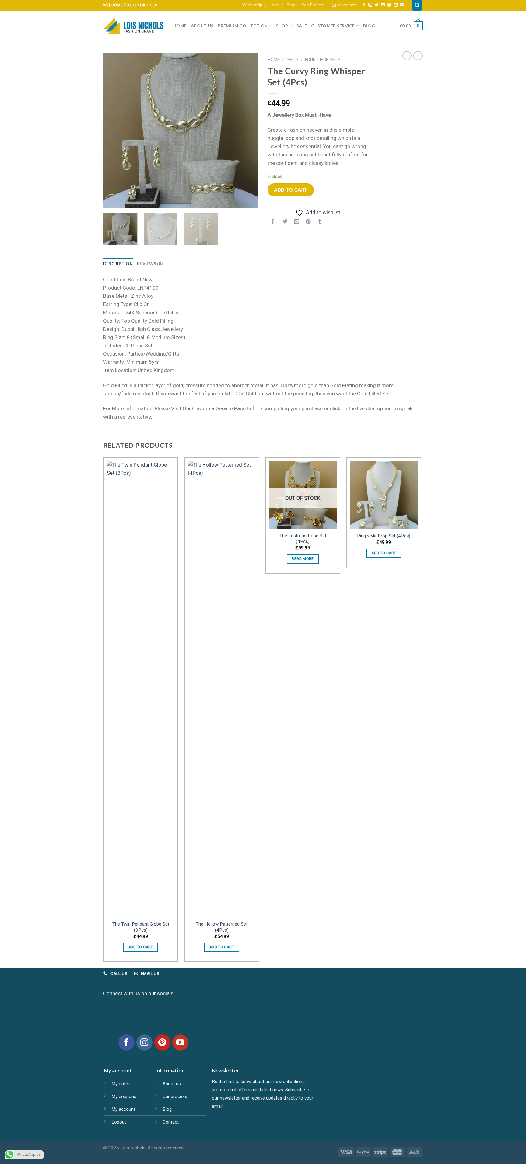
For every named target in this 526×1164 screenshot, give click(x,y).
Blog (291, 4)
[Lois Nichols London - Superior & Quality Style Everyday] (133, 25)
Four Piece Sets (322, 59)
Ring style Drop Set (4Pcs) (383, 536)
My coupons (123, 1096)
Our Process (313, 4)
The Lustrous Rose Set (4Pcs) (302, 538)
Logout (118, 1122)
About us (172, 1083)
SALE (301, 25)
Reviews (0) (150, 263)
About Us (202, 25)
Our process (175, 1096)
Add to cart (290, 190)
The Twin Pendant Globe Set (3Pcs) (140, 927)
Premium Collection (243, 25)
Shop (282, 25)
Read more (303, 559)
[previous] (113, 130)
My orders (121, 1083)
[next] (247, 130)
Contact (171, 1122)
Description (118, 263)
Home (180, 25)
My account (123, 1109)
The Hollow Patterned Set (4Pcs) (221, 927)
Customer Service (333, 25)
